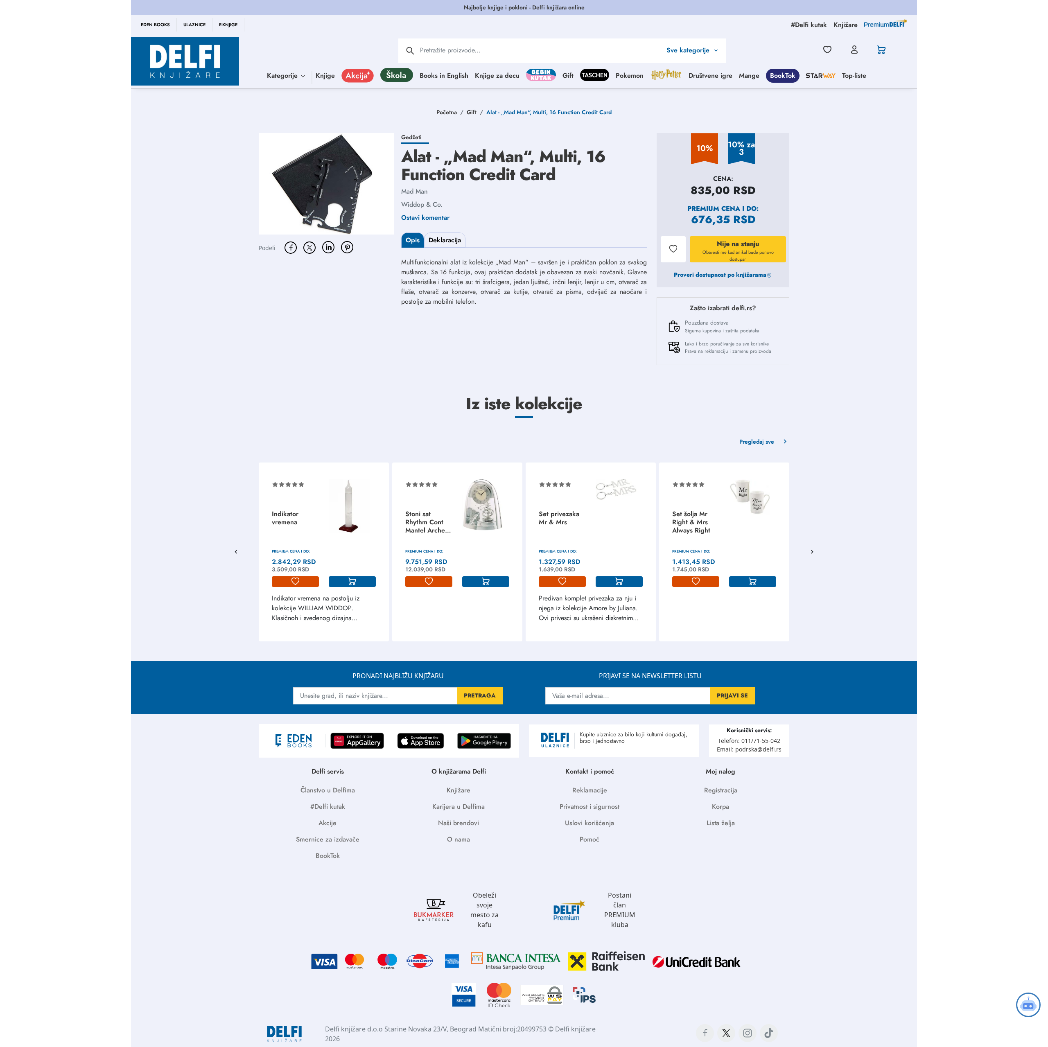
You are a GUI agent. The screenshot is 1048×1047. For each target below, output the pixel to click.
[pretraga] (410, 50)
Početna (446, 112)
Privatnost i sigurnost (589, 806)
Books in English (444, 75)
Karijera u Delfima (458, 806)
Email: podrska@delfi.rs (749, 749)
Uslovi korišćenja (589, 823)
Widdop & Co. (422, 204)
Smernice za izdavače (327, 839)
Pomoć (589, 839)
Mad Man (414, 191)
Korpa (720, 806)
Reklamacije (589, 790)
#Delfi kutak (327, 806)
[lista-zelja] (295, 581)
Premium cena (713, 208)
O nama (458, 839)
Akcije (327, 823)
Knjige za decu (497, 75)
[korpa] (352, 581)
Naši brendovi (458, 823)
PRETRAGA (480, 695)
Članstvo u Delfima (327, 790)
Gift (568, 75)
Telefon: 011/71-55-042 (749, 741)
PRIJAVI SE (732, 695)
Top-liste (854, 75)
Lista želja (721, 823)
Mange (749, 75)
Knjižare (458, 790)
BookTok (782, 75)
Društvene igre (710, 75)
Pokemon (630, 75)
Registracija (720, 790)
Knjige (325, 75)
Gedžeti (411, 137)
